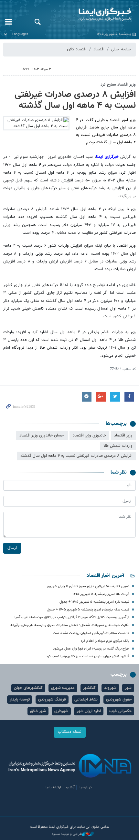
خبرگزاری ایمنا (107, 157)
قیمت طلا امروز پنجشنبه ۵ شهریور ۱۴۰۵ (100, 594)
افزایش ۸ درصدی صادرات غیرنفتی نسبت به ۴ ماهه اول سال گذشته (75, 100)
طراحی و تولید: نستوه (67, 834)
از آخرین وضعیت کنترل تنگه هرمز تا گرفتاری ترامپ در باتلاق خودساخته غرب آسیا (72, 617)
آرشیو (70, 787)
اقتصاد (98, 49)
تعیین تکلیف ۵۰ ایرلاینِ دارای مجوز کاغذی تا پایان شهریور (88, 586)
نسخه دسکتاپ (69, 732)
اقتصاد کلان (77, 49)
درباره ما (86, 787)
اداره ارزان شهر (89, 711)
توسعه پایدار (20, 699)
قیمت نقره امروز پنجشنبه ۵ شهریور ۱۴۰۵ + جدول (94, 602)
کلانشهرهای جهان (28, 688)
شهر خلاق (38, 711)
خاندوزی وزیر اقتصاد (89, 435)
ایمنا (92, 14)
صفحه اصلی (121, 49)
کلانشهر (89, 688)
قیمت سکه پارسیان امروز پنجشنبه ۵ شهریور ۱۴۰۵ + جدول (88, 609)
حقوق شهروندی (119, 699)
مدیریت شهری (63, 688)
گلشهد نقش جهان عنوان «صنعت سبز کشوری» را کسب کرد (87, 656)
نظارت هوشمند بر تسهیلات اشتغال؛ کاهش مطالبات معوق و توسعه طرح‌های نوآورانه (69, 625)
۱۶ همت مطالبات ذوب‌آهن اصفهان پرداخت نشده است (91, 633)
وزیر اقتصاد (123, 435)
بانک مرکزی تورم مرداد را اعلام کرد (105, 641)
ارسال (12, 548)
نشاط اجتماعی (86, 699)
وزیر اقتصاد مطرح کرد (118, 84)
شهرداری (61, 711)
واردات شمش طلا (118, 446)
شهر (128, 688)
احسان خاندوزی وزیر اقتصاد (42, 435)
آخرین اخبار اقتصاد (105, 576)
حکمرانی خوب (120, 711)
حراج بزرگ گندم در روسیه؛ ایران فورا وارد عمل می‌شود (91, 648)
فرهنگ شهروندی (52, 699)
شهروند (110, 688)
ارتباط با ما (53, 787)
